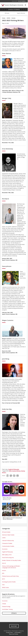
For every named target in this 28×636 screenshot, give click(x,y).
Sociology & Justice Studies (9, 582)
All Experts (14, 613)
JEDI (3, 573)
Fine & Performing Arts (8, 557)
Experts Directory (21, 13)
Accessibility (18, 632)
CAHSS (4, 537)
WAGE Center (5, 587)
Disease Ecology (6, 606)
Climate (4, 603)
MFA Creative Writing (14, 471)
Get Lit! (4, 563)
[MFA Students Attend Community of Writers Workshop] (14, 509)
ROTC (3, 579)
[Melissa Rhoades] (14, 489)
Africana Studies (6, 532)
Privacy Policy (9, 632)
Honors (4, 570)
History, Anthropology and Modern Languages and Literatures (11, 566)
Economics (4, 549)
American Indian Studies (8, 535)
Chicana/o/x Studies (7, 543)
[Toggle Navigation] (25, 5)
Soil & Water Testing (7, 609)
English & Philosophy (13, 469)
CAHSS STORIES (14, 9)
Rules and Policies (13, 634)
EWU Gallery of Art (7, 554)
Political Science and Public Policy (10, 576)
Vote (3, 584)
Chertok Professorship (8, 540)
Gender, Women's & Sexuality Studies (11, 560)
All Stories (7, 13)
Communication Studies (8, 546)
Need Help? (14, 626)
